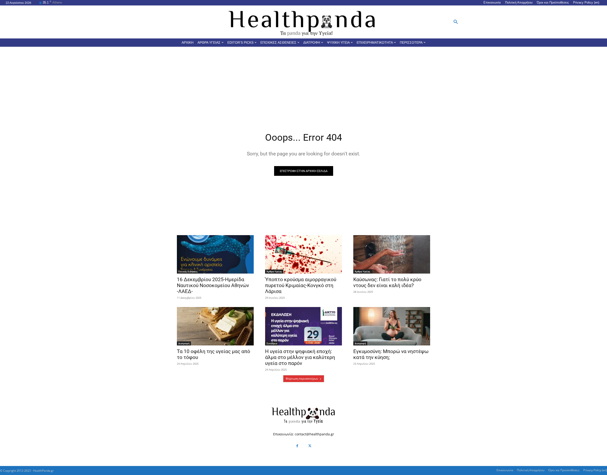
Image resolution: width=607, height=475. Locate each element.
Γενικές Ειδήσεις (188, 271)
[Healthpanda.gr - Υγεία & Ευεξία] (303, 21)
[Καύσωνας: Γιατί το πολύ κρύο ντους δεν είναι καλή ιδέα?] (391, 254)
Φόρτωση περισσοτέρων (302, 379)
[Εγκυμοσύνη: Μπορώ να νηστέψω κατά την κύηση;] (391, 326)
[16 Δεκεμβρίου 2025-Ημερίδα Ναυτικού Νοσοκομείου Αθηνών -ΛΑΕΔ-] (215, 254)
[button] (455, 22)
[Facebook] (297, 446)
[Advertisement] (303, 82)
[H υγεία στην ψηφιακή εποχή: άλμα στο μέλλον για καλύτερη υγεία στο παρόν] (303, 326)
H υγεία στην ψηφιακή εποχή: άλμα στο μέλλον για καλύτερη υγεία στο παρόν (300, 357)
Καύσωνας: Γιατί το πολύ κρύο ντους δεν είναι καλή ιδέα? (387, 282)
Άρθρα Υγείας (274, 271)
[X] (309, 446)
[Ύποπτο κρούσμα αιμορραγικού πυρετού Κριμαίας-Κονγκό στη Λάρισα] (303, 254)
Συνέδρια (272, 343)
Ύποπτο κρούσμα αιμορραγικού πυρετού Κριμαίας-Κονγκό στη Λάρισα (300, 285)
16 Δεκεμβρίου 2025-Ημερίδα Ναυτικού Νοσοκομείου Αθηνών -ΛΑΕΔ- (213, 285)
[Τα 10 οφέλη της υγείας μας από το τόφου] (215, 326)
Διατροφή (183, 343)
